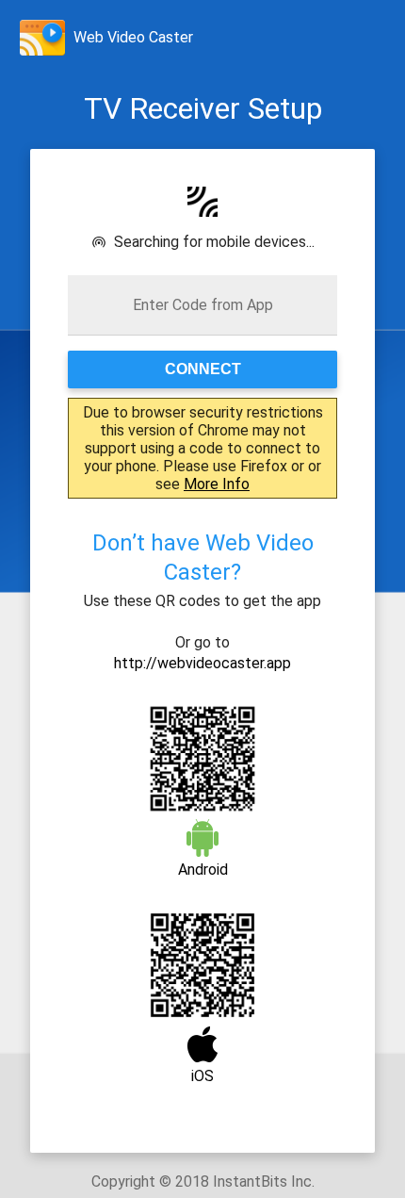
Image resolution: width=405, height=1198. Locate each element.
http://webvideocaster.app (202, 663)
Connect (203, 369)
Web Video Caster (133, 37)
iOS (202, 1076)
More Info (217, 484)
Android (203, 869)
